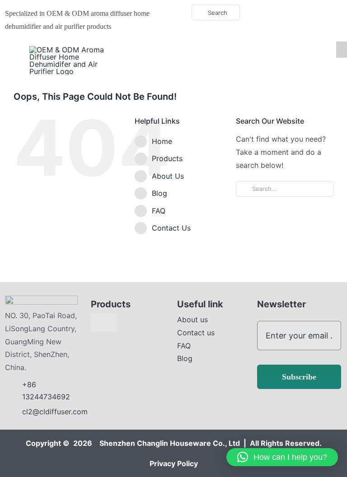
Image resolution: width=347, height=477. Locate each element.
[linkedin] (312, 12)
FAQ (158, 210)
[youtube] (297, 12)
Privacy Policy (174, 463)
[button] (282, 457)
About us (192, 319)
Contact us (196, 332)
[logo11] (41, 299)
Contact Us (171, 227)
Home (162, 141)
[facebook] (283, 12)
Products (167, 158)
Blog (159, 193)
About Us (168, 176)
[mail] (326, 12)
